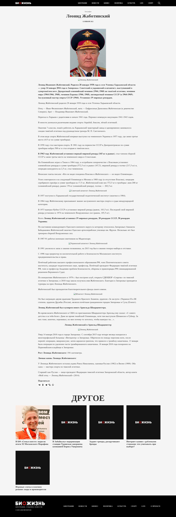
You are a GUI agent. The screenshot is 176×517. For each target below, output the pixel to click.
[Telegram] (46, 384)
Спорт (150, 3)
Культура (131, 3)
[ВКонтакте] (39, 384)
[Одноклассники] (42, 384)
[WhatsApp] (52, 384)
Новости (95, 3)
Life (141, 3)
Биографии (82, 3)
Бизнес (107, 3)
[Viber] (49, 384)
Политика (118, 3)
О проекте (155, 506)
